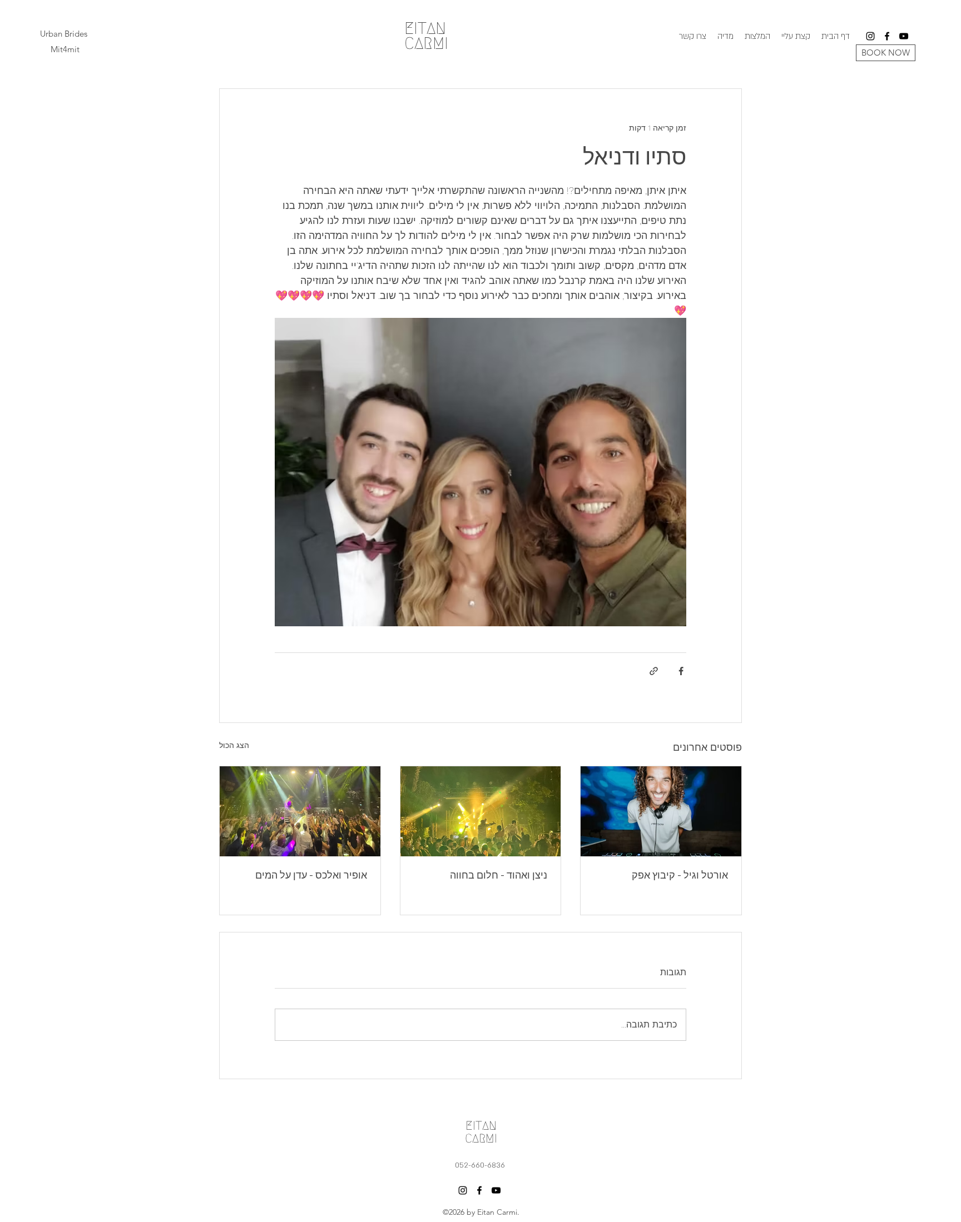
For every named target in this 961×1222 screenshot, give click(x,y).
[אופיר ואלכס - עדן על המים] (300, 811)
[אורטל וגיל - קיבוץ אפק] (661, 811)
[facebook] (887, 36)
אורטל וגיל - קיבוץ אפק (680, 875)
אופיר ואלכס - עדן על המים (311, 875)
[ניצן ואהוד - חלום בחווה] (480, 811)
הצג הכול (234, 745)
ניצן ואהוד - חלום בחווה (498, 875)
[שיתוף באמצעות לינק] (653, 671)
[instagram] (870, 36)
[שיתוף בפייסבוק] (681, 671)
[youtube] (903, 36)
